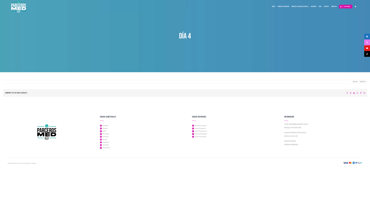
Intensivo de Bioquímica (200, 128)
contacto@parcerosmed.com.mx (298, 124)
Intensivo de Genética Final (201, 131)
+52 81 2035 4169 (296, 128)
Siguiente (362, 82)
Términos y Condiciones (291, 145)
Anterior (355, 82)
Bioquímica (105, 128)
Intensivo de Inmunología (200, 136)
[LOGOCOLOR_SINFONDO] (46, 125)
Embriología (105, 125)
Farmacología (106, 145)
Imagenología (106, 142)
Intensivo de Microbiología (201, 134)
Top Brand (34, 163)
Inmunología (105, 136)
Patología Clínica (106, 147)
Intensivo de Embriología (200, 125)
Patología (105, 139)
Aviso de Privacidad (290, 141)
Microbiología (106, 134)
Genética (104, 131)
